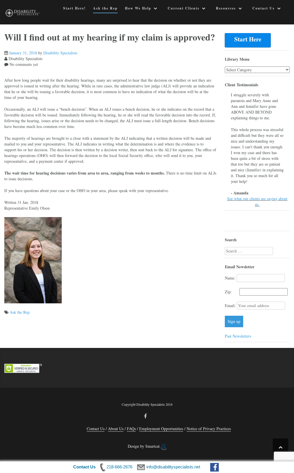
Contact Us (263, 8)
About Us (115, 428)
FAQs (131, 428)
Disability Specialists (60, 52)
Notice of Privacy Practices (209, 428)
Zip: (231, 291)
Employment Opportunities (161, 428)
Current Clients (184, 8)
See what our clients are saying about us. (257, 201)
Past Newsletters (238, 336)
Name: (230, 278)
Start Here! (74, 8)
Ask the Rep (105, 8)
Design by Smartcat (144, 446)
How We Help (138, 8)
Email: (231, 305)
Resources (226, 8)
